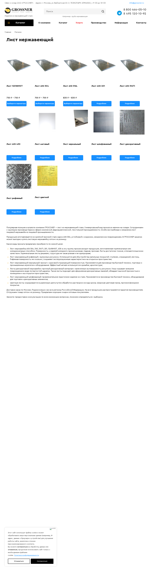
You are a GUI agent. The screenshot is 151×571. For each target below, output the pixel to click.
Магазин (18, 32)
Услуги (79, 23)
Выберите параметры (16, 103)
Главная (8, 32)
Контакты (141, 23)
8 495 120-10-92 (135, 13)
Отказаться (19, 561)
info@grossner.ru (136, 3)
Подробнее (101, 103)
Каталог (63, 23)
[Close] (53, 529)
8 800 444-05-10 (135, 9)
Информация (121, 23)
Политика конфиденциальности (26, 555)
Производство (98, 23)
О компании (44, 23)
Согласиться (42, 561)
